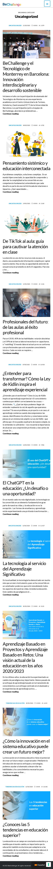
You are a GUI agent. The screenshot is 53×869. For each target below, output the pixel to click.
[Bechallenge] (12, 5)
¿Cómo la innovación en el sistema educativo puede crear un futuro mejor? (26, 746)
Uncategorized (15, 25)
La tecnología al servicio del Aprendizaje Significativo (24, 568)
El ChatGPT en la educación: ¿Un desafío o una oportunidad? (25, 488)
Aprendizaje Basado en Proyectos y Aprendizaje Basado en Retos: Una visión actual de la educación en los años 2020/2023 (25, 657)
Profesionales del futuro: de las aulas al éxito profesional (25, 327)
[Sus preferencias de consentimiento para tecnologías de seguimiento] (48, 864)
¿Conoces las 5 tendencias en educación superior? (25, 830)
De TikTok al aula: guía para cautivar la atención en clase (25, 246)
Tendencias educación (15, 703)
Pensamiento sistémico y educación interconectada (26, 165)
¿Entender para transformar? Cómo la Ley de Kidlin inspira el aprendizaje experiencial (26, 381)
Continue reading (26, 113)
